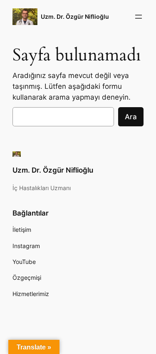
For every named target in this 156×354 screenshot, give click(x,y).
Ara (131, 117)
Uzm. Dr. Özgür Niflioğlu (75, 16)
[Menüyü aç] (139, 17)
